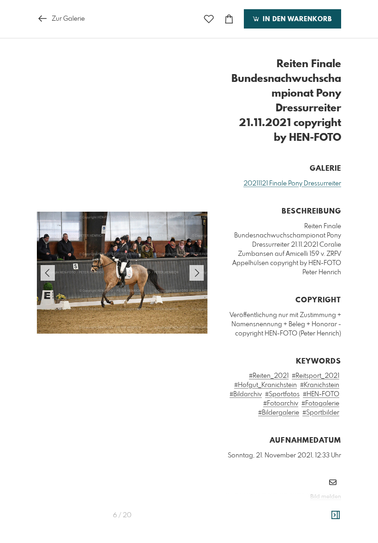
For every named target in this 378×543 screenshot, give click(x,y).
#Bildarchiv (246, 394)
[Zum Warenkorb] (229, 19)
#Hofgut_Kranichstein (265, 385)
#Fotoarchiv (280, 403)
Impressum (289, 509)
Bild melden (325, 497)
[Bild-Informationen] (335, 515)
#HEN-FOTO (321, 394)
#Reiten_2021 (269, 376)
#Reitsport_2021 (315, 376)
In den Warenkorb (296, 19)
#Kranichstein (319, 385)
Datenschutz (325, 509)
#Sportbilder (320, 413)
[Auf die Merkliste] (208, 19)
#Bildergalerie (278, 413)
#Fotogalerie (320, 403)
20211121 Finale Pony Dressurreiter (292, 183)
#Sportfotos (282, 394)
